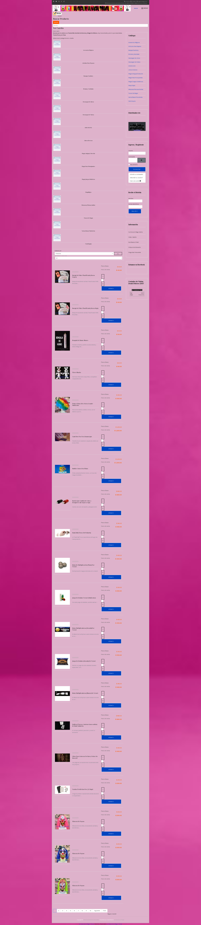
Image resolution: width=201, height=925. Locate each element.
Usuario (130, 150)
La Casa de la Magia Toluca (86, 924)
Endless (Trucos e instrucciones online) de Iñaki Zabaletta (84, 725)
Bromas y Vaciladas (133, 54)
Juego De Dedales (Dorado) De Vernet (84, 661)
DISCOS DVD (131, 66)
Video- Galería (132, 237)
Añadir (111, 288)
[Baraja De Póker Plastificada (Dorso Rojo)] (62, 308)
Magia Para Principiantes (135, 77)
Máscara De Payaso (78, 821)
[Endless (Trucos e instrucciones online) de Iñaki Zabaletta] (62, 725)
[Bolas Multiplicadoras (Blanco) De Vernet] (62, 693)
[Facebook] (53, 1)
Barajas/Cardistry (133, 50)
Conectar (137, 169)
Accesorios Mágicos (134, 42)
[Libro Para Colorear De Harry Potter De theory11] (62, 757)
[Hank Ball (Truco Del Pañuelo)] (62, 533)
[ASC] (118, 253)
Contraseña (131, 157)
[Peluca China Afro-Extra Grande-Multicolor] (62, 405)
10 (90, 910)
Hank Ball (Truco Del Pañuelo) (81, 533)
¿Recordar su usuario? (136, 177)
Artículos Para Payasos (134, 46)
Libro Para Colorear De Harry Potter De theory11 (85, 757)
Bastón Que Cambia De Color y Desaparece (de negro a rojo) (81, 501)
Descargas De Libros (134, 58)
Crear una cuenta (135, 181)
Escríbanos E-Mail (133, 242)
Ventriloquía (131, 101)
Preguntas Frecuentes (134, 252)
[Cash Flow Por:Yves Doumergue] (62, 437)
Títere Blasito (76, 372)
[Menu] (144, 8)
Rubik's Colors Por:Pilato (80, 468)
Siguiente (97, 910)
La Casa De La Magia (119, 919)
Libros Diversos (132, 70)
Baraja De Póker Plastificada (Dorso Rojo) (85, 308)
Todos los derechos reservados (91, 919)
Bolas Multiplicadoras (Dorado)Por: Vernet (83, 629)
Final (104, 910)
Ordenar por (58, 250)
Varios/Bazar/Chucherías (135, 97)
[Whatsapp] (61, 1)
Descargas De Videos (134, 62)
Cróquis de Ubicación (134, 247)
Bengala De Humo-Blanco (80, 340)
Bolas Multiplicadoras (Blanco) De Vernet (85, 693)
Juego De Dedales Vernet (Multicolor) (84, 598)
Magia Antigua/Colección (135, 73)
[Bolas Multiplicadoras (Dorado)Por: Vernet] (62, 629)
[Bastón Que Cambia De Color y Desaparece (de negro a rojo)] (62, 501)
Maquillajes (131, 85)
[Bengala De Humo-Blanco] (62, 341)
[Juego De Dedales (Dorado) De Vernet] (62, 661)
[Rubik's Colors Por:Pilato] (62, 469)
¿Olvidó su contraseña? (136, 174)
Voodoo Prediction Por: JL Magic (82, 789)
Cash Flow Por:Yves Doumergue (82, 436)
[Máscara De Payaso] (62, 821)
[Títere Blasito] (62, 373)
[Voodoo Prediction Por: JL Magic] (62, 790)
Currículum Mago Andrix (135, 232)
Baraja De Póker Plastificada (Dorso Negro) (83, 276)
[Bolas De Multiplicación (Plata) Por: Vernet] (62, 565)
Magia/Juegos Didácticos (135, 81)
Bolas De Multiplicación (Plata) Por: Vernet (83, 566)
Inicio (136, 8)
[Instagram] (58, 1)
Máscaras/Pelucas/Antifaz (135, 89)
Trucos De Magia (133, 93)
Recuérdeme (133, 164)
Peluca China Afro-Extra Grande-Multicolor (82, 404)
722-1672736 (127, 1)
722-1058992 (133, 1)
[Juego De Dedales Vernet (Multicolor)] (62, 597)
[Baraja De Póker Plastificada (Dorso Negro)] (62, 276)
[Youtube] (56, 1)
